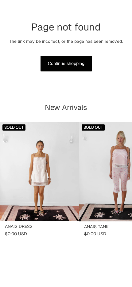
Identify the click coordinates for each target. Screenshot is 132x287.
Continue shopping (66, 63)
